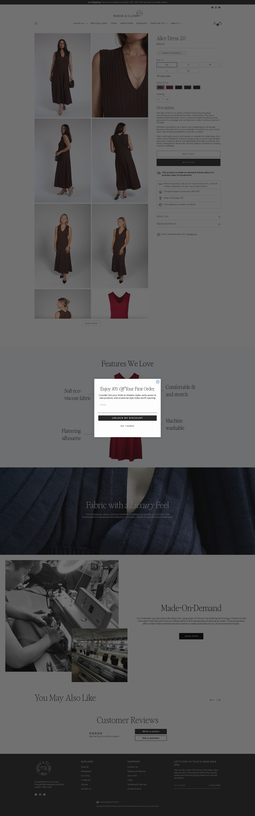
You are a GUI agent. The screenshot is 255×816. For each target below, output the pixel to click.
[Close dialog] (157, 381)
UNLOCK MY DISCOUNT (127, 418)
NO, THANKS (127, 426)
